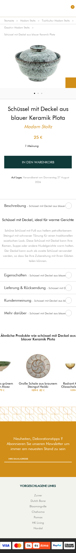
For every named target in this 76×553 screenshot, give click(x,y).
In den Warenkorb (38, 162)
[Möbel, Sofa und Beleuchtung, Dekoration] (38, 8)
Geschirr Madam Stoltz (17, 27)
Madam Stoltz (27, 20)
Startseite (9, 20)
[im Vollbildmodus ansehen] (70, 82)
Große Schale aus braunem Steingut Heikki (38, 385)
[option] (38, 63)
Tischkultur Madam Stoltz (56, 20)
